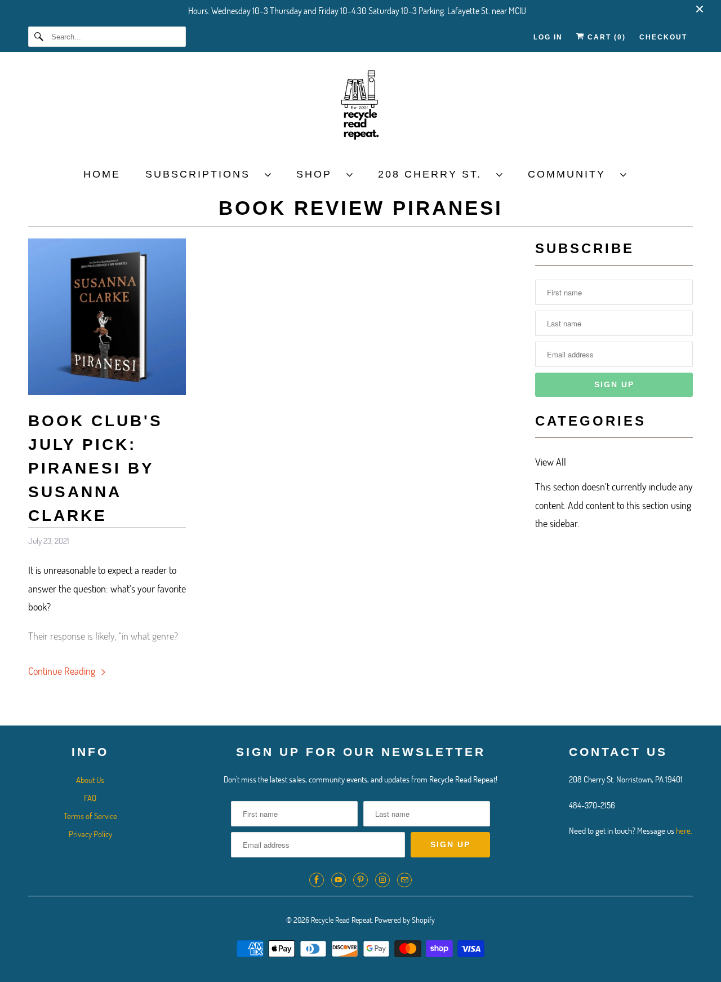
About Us (90, 779)
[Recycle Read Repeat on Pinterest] (360, 880)
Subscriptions (202, 174)
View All (550, 461)
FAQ (90, 797)
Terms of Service (90, 815)
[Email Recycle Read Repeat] (404, 880)
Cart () (605, 37)
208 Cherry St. (434, 174)
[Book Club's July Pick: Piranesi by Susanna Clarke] (107, 391)
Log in (548, 37)
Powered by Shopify (405, 919)
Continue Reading (62, 671)
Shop (318, 174)
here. (684, 830)
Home (102, 174)
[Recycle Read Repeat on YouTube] (338, 880)
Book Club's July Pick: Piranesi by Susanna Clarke (95, 468)
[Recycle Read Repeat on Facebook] (316, 880)
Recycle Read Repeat (341, 919)
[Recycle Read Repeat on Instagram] (382, 880)
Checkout (663, 37)
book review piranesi (361, 208)
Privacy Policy (90, 833)
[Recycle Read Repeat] (360, 108)
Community (571, 174)
